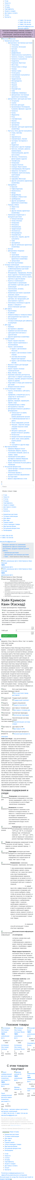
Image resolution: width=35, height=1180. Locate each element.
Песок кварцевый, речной (20, 422)
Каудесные (15, 145)
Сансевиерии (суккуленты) (20, 75)
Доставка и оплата (11, 13)
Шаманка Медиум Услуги (16, 448)
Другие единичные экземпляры (18, 337)
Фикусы (14, 83)
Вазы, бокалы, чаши (14, 373)
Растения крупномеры (15, 263)
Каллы (13, 113)
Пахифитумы (15, 161)
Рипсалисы (15, 177)
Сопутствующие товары (13, 389)
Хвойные (11, 327)
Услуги (7, 15)
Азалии (13, 103)
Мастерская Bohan (11, 446)
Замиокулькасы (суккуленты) (21, 55)
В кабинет (11, 313)
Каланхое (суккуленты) (19, 59)
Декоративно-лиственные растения (20, 43)
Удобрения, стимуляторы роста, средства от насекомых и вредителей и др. (19, 396)
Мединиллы (15, 115)
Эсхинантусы (15, 231)
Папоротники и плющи (19, 67)
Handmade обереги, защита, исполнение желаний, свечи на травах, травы (18, 452)
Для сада (8, 325)
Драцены (14, 51)
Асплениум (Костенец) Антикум (5, 1047)
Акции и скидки (10, 11)
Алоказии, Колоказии (18, 47)
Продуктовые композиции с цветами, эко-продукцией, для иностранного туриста (18, 299)
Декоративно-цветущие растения (19, 99)
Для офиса (8, 309)
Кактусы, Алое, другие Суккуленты (20, 131)
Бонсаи (10, 249)
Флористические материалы (21, 436)
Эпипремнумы (16, 227)
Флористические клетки (16, 387)
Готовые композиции (12, 265)
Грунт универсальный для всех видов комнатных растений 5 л (6, 1097)
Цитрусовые (15, 261)
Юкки (13, 209)
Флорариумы (12, 367)
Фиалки (14, 121)
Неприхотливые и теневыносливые (20, 315)
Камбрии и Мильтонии (19, 197)
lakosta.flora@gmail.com (9, 1115)
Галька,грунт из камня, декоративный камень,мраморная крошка (20, 414)
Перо (13, 442)
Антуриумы (15, 101)
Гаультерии (15, 255)
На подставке (12, 476)
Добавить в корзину (9, 636)
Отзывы (7, 7)
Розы (13, 117)
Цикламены (15, 125)
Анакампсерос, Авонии (19, 139)
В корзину (8, 1053)
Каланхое (14, 111)
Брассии (14, 187)
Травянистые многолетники (17, 331)
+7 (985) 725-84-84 (21, 1113)
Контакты (8, 17)
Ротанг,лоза (15, 434)
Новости (8, 3)
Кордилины (15, 61)
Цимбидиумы (15, 199)
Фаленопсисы (16, 191)
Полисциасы (15, 73)
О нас (6, 1)
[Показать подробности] (23, 694)
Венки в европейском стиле (17, 478)
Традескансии (16, 79)
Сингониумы (15, 77)
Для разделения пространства (18, 317)
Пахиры (14, 69)
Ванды (13, 193)
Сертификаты (9, 9)
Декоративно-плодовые (16, 251)
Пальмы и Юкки (13, 205)
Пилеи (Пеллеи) (16, 221)
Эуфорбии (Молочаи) (18, 179)
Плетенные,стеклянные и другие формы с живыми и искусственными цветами (19, 305)
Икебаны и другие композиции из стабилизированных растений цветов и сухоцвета (19, 269)
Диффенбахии (16, 53)
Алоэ (13, 135)
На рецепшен (12, 319)
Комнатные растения (12, 41)
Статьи (7, 5)
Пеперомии (15, 163)
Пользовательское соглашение (16, 1175)
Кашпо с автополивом (15, 347)
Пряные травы (16, 71)
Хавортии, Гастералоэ (18, 171)
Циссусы (14, 87)
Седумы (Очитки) (17, 165)
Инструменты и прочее (16, 406)
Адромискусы (16, 137)
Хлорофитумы (16, 89)
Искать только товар (9, 491)
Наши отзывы (14, 1132)
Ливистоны (15, 207)
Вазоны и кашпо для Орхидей (18, 365)
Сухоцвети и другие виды (20, 444)
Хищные (14, 85)
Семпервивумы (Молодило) (20, 169)
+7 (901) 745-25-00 (7, 1113)
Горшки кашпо (9, 339)
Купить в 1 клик (6, 1041)
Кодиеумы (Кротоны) (18, 63)
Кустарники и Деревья (15, 329)
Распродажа (7, 530)
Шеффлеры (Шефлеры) (19, 93)
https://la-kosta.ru (16, 1125)
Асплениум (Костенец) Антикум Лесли (19, 1047)
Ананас (13, 253)
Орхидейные (12, 185)
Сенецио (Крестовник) (19, 167)
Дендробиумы (16, 195)
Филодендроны (16, 81)
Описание (4, 736)
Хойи (13, 91)
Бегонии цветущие (17, 105)
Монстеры (14, 65)
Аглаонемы (15, 45)
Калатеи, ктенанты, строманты (21, 57)
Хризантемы (15, 123)
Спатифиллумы (16, 119)
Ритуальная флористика (13, 466)
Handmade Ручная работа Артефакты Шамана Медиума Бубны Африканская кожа (18, 458)
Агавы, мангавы (16, 133)
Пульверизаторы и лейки (16, 404)
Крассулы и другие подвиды (21, 147)
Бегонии (14, 49)
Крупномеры (12, 311)
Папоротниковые (17, 219)
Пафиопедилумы (17, 189)
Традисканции (16, 229)
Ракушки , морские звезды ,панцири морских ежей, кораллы (20, 426)
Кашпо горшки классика (16, 341)
